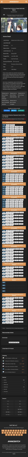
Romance (13, 64)
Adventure (14, 386)
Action (14, 380)
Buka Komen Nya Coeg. (14, 342)
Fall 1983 (8, 412)
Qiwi (7, 138)
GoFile (4, 138)
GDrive (8, 124)
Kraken (21, 126)
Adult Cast (14, 384)
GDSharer (12, 124)
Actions (14, 382)
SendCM (21, 137)
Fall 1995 (8, 414)
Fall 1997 (20, 414)
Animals (14, 389)
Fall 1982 (20, 409)
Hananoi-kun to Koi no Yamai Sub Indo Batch (15, 15)
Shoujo (20, 64)
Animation (14, 391)
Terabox (16, 126)
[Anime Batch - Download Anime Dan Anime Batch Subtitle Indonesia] (14, 2)
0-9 (3, 430)
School (17, 64)
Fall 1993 (20, 412)
